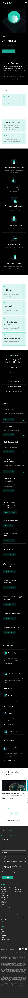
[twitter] (23, 949)
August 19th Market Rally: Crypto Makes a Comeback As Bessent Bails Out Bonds (13, 796)
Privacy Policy (15, 862)
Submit (7, 877)
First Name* (5, 839)
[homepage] (6, 830)
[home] (6, 3)
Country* (4, 856)
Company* (4, 852)
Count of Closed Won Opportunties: (11, 872)
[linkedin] (20, 949)
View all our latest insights (13, 820)
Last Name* (5, 844)
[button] (25, 3)
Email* (3, 848)
